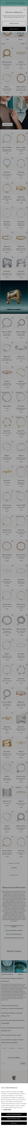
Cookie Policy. (7, 1109)
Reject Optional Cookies (14, 1118)
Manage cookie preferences (14, 1114)
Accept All (14, 1123)
